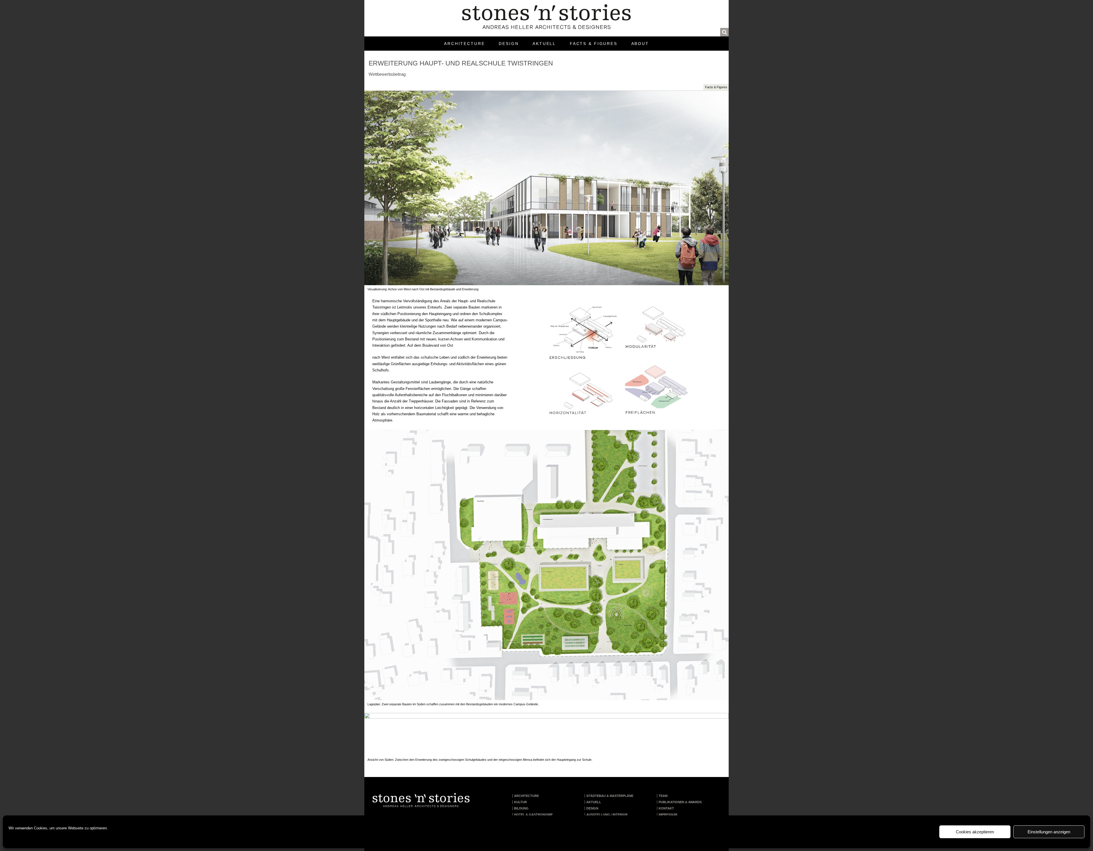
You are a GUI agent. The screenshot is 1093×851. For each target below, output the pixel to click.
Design (509, 43)
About (640, 43)
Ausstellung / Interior (607, 814)
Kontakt (666, 808)
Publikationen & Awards (680, 802)
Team (663, 795)
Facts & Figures (593, 43)
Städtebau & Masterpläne (609, 795)
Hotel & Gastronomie (533, 814)
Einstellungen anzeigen (1049, 831)
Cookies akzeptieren (975, 831)
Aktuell (544, 43)
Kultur (520, 802)
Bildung (521, 808)
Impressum (668, 814)
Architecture (464, 43)
